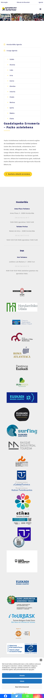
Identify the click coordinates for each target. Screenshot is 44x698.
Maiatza (11, 113)
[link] (40, 9)
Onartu (22, 675)
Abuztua (12, 65)
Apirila (11, 108)
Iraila (11, 70)
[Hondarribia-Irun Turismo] (9, 9)
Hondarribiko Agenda (14, 44)
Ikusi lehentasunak (22, 687)
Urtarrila (12, 92)
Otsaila (11, 97)
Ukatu (22, 681)
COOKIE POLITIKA (20, 693)
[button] (41, 660)
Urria (11, 75)
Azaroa (11, 81)
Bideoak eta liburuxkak (23, 2)
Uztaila (11, 59)
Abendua (12, 86)
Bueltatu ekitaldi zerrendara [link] (19, 174)
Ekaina (11, 119)
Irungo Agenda (12, 51)
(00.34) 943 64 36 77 (22, 218)
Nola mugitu (4, 2)
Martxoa (12, 102)
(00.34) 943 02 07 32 (22, 266)
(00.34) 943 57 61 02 (22, 235)
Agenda (41, 2)
